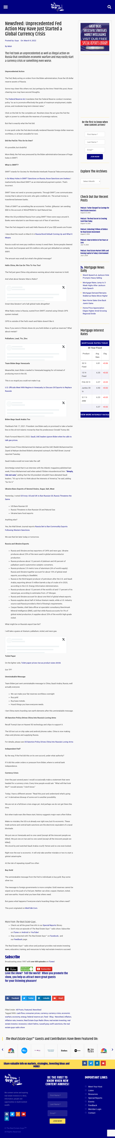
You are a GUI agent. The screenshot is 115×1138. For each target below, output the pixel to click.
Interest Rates (100, 415)
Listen (91, 1090)
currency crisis (55, 1013)
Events (91, 1101)
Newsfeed (37, 1010)
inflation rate (10, 1020)
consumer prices (32, 1013)
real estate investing (57, 1020)
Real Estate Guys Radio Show (36, 1020)
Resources (93, 1094)
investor (20, 1020)
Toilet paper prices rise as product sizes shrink (41, 663)
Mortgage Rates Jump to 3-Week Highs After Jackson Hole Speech (94, 285)
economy (16, 1017)
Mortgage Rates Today (95, 343)
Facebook (54, 936)
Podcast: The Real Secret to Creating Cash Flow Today (94, 220)
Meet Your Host (95, 1086)
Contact (91, 1113)
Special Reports (49, 925)
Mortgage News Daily (92, 269)
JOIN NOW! (94, 157)
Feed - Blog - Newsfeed (54, 1017)
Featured (28, 1010)
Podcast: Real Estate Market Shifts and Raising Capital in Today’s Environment (95, 252)
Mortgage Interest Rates (92, 332)
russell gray (44, 1024)
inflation (67, 1017)
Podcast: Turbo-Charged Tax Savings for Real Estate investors (95, 209)
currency (44, 1013)
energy (24, 1017)
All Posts (20, 1010)
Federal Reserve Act (17, 99)
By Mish (8, 46)
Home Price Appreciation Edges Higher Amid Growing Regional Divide (95, 311)
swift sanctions (56, 1024)
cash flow (21, 1013)
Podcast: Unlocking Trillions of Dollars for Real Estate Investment (94, 230)
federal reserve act (35, 1017)
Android (25, 932)
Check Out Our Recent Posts (94, 198)
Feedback (18, 939)
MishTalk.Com (31, 908)
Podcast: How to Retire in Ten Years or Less (94, 241)
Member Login (94, 1109)
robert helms (33, 1024)
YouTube (34, 932)
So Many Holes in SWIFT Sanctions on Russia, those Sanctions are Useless (38, 178)
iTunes (16, 932)
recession (22, 1024)
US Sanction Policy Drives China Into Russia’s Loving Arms (48, 742)
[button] (5, 7)
